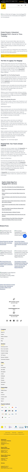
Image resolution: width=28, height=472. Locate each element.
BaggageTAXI (7, 81)
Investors (2, 394)
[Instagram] (7, 320)
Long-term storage (4, 353)
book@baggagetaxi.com (14, 308)
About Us (2, 332)
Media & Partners (4, 336)
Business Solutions (4, 357)
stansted (2, 384)
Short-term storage (4, 350)
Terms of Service (7, 432)
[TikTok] (21, 320)
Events (2, 338)
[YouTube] (17, 321)
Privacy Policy (14, 432)
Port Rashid (3, 367)
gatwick (2, 378)
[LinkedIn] (13, 320)
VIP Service (3, 355)
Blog (2, 340)
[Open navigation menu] (25, 5)
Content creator (4, 396)
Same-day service (4, 346)
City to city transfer (4, 348)
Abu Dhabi (3, 369)
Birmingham (3, 371)
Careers (2, 334)
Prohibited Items (20, 432)
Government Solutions (5, 359)
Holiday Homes (4, 390)
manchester (3, 382)
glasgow (2, 380)
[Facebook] (10, 320)
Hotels (2, 392)
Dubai (2, 365)
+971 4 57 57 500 (14, 303)
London (2, 373)
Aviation (2, 398)
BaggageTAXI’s (22, 69)
